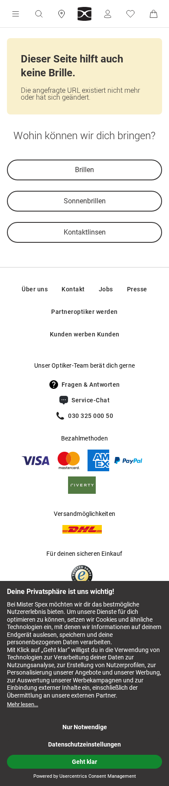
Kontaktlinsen (85, 232)
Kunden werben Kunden (85, 334)
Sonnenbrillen (85, 201)
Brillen (84, 170)
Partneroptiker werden (84, 311)
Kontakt (73, 289)
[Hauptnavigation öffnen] (15, 14)
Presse (137, 289)
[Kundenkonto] (107, 14)
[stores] (61, 14)
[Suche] (38, 14)
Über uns (35, 289)
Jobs (106, 289)
